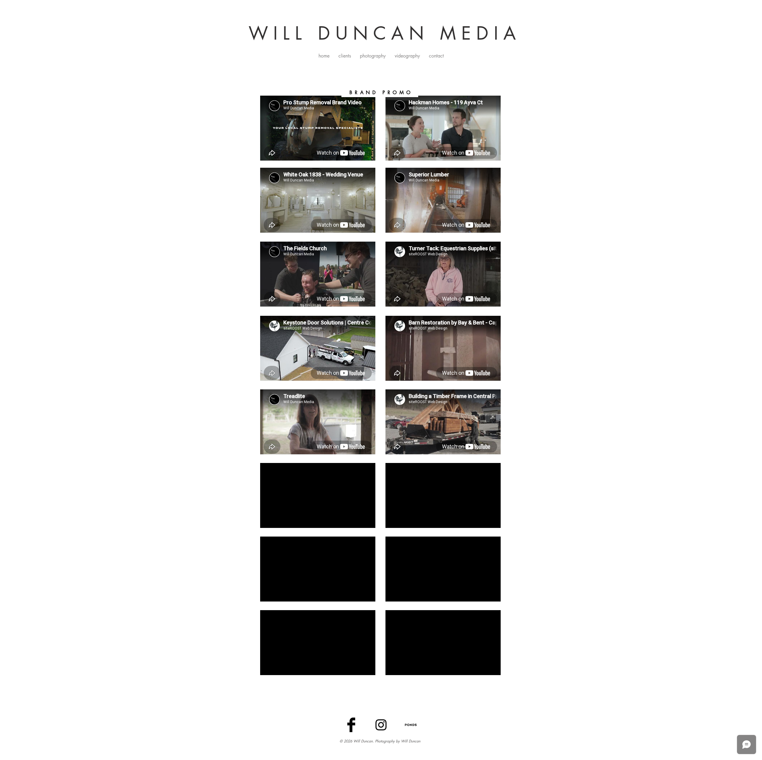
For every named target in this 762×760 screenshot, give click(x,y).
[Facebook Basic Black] (351, 724)
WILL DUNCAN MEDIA (385, 33)
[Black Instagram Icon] (381, 724)
